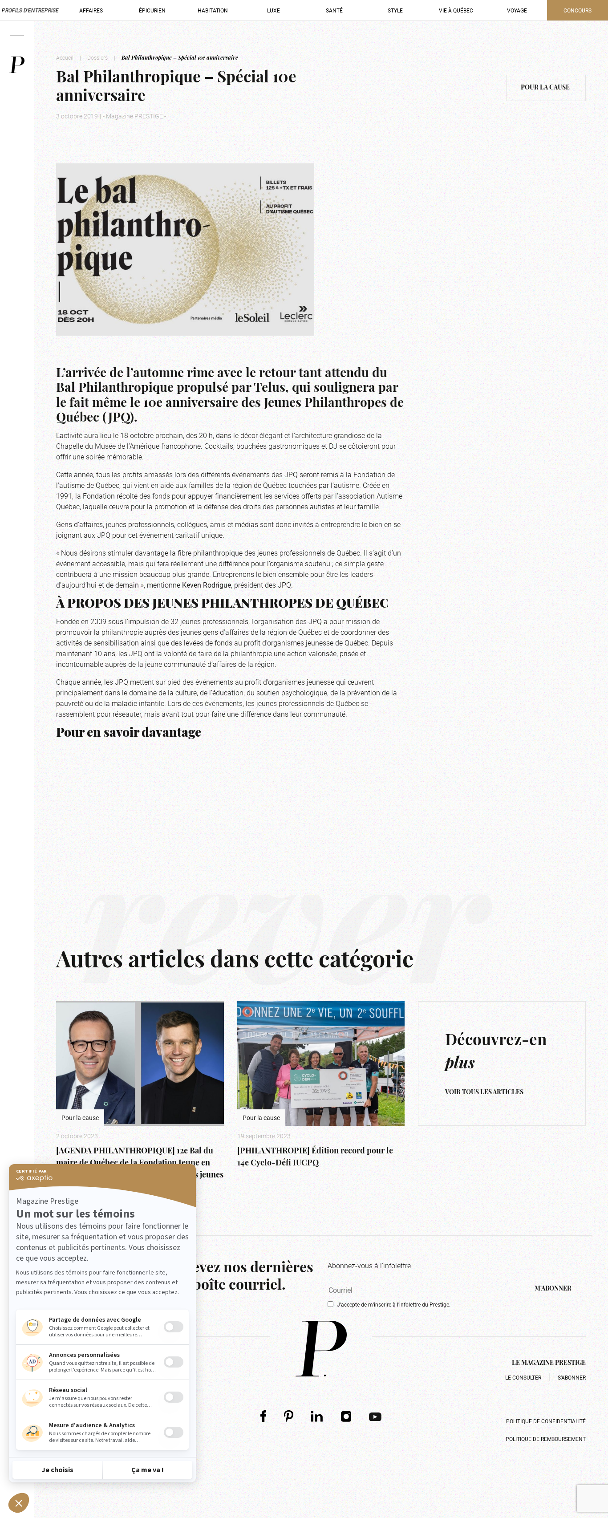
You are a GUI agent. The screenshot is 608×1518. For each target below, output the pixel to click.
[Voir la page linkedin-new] (317, 1416)
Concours (577, 10)
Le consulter (523, 1377)
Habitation (213, 10)
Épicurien (152, 10)
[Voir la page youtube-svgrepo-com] (375, 1416)
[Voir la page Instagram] (346, 1416)
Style (395, 10)
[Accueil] (16, 65)
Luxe (273, 10)
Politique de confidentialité (546, 1421)
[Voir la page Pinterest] (288, 1416)
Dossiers (97, 57)
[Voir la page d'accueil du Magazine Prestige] (321, 1348)
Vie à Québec (456, 10)
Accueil (64, 57)
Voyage (517, 10)
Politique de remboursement (546, 1438)
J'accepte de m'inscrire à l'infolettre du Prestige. (393, 1304)
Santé (334, 10)
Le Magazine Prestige (549, 1363)
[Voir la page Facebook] (263, 1416)
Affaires (91, 10)
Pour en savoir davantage (128, 733)
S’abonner (572, 1377)
